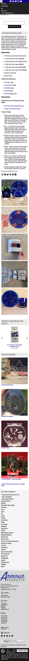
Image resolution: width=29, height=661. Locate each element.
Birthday (3, 503)
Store (2, 601)
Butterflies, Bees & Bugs (7, 505)
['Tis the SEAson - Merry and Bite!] (14, 465)
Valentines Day (5, 562)
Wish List (3, 606)
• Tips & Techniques (6, 497)
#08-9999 (7, 91)
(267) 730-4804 (11, 589)
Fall (2, 514)
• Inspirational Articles (7, 499)
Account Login (4, 595)
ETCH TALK (3, 4)
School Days (4, 547)
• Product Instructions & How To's (10, 495)
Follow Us (2, 633)
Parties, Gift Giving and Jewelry (9, 541)
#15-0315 (7, 85)
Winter (3, 566)
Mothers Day (4, 537)
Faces (2, 511)
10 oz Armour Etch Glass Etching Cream (14, 345)
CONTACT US (4, 11)
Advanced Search (5, 609)
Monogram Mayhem (6, 535)
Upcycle (3, 560)
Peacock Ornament (7, 416)
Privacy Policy (4, 620)
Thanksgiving (4, 558)
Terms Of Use (4, 617)
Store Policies (4, 615)
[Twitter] (13, 1)
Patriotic (3, 545)
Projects (6, 18)
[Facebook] (10, 1)
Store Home (4, 603)
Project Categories (2, 491)
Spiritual (3, 549)
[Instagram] (18, 1)
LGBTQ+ (3, 530)
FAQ (2, 8)
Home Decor (4, 528)
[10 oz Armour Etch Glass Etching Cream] (14, 334)
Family (2, 516)
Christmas (4, 507)
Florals (3, 522)
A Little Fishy (5, 448)
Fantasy (3, 518)
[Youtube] (21, 1)
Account (2, 592)
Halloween (4, 526)
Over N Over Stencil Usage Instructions (14, 106)
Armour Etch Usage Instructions (12, 109)
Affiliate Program (5, 627)
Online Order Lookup (5, 597)
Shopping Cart (4, 605)
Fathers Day (4, 520)
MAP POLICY (4, 629)
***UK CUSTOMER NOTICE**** (8, 13)
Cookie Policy (4, 621)
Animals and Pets (5, 501)
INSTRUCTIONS (4, 6)
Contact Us (3, 623)
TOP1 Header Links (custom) (1, 1)
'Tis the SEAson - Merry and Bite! (11, 479)
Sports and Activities (6, 552)
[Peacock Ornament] (14, 402)
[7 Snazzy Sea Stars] (14, 371)
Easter (3, 509)
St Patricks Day (5, 554)
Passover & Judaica (6, 543)
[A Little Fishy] (14, 434)
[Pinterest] (16, 1)
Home (2, 18)
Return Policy (4, 618)
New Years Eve (5, 539)
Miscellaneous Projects (7, 533)
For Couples (4, 524)
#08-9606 (7, 88)
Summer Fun (4, 556)
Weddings (3, 564)
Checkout (3, 608)
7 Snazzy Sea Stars (7, 385)
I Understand (22, 650)
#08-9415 (7, 94)
